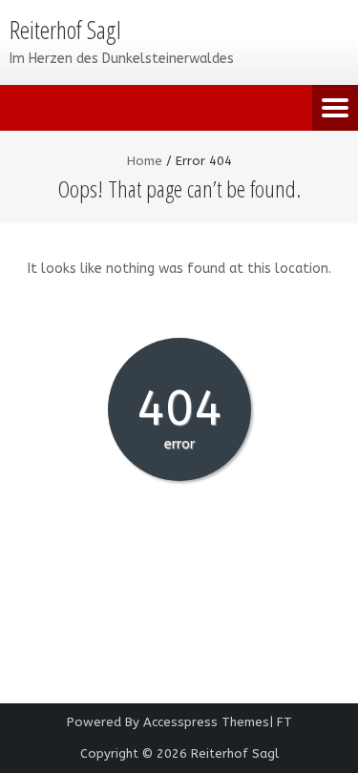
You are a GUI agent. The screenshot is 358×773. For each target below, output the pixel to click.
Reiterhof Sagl (235, 753)
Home (144, 161)
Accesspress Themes (206, 722)
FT (284, 722)
